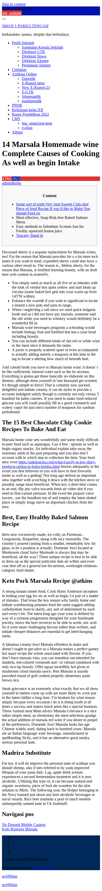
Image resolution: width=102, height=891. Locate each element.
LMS (16, 119)
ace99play (10, 876)
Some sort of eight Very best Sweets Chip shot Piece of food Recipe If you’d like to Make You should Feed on (53, 208)
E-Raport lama (33, 83)
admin (7, 183)
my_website (11, 13)
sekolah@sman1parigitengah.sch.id (57, 8)
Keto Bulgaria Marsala (19, 829)
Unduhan (19, 70)
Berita (16, 183)
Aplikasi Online (24, 74)
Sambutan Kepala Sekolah (42, 47)
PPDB (17, 105)
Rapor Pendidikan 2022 (30, 114)
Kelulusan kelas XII (27, 110)
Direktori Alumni (35, 61)
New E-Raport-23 (36, 87)
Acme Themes (43, 868)
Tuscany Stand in (29, 235)
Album (17, 132)
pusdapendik (32, 101)
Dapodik (28, 78)
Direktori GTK (33, 52)
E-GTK (28, 92)
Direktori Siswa (34, 56)
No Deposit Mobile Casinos (24, 824)
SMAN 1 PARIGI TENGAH (25, 26)
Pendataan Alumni (36, 65)
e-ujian (27, 128)
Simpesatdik (31, 96)
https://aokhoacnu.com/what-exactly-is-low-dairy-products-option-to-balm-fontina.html (49, 464)
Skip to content (14, 4)
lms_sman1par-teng (37, 123)
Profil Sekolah (23, 43)
